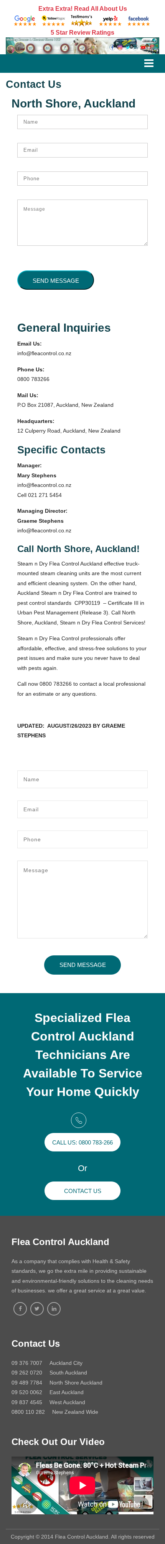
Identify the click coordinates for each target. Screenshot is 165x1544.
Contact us (82, 1191)
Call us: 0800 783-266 (82, 1142)
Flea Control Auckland (60, 1242)
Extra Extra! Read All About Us (82, 8)
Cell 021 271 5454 (39, 495)
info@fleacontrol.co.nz (44, 353)
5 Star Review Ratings (82, 32)
